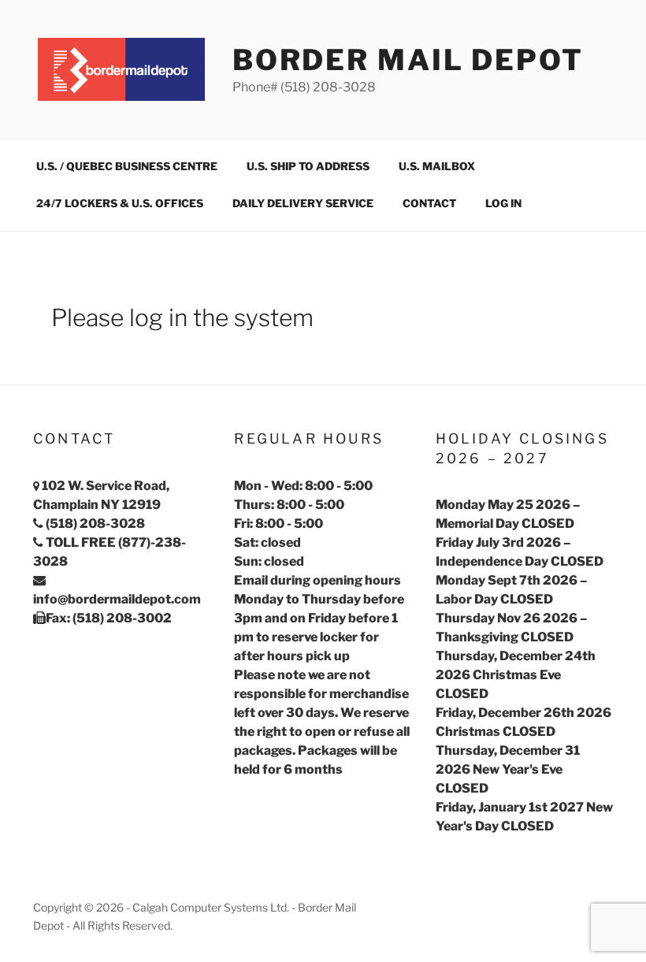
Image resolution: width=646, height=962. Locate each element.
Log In (503, 203)
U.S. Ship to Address (308, 166)
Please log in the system (182, 317)
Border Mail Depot (408, 60)
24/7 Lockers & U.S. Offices (119, 203)
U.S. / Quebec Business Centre (126, 166)
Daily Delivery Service (302, 203)
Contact (429, 203)
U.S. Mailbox (437, 166)
